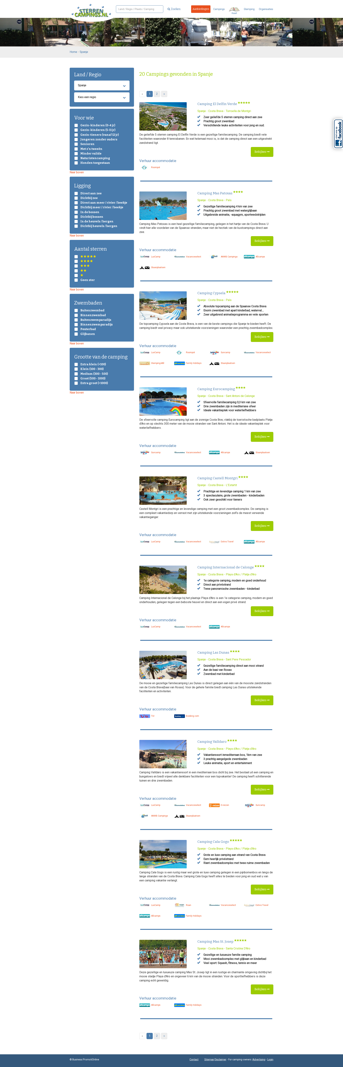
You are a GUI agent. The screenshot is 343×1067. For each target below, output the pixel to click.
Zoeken (175, 9)
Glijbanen (87, 334)
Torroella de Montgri (238, 111)
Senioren (87, 144)
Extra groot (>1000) (94, 383)
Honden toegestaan (95, 163)
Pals (229, 200)
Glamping (249, 9)
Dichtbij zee (89, 198)
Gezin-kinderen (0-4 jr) (97, 125)
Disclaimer (220, 1059)
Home (73, 52)
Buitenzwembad (92, 310)
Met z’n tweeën (91, 149)
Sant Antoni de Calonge (240, 396)
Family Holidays (193, 363)
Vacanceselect (193, 256)
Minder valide (90, 153)
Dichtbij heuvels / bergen (98, 226)
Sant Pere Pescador (238, 659)
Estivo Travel (226, 541)
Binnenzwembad (93, 315)
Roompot (155, 167)
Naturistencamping (95, 158)
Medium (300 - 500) (94, 373)
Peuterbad (88, 329)
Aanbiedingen (201, 9)
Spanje (84, 52)
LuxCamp (155, 256)
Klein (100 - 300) (92, 369)
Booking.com (192, 716)
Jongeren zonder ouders (98, 139)
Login (270, 1059)
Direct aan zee (91, 193)
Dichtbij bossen (91, 216)
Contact (194, 1059)
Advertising (258, 1059)
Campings (219, 9)
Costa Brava (215, 111)
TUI (152, 716)
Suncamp (225, 352)
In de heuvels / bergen (96, 221)
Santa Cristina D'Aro (238, 948)
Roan (188, 905)
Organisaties (266, 9)
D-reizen (224, 805)
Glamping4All (157, 363)
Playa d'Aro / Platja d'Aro (241, 574)
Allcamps (260, 256)
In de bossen (89, 212)
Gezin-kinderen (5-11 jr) (97, 130)
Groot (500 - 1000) (92, 378)
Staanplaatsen (158, 267)
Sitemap (209, 1059)
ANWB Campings (229, 256)
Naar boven (77, 172)
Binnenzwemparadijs (96, 324)
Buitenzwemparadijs (95, 320)
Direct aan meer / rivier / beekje (103, 202)
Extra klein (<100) (93, 364)
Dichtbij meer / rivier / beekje (101, 207)
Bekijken (261, 151)
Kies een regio (87, 97)
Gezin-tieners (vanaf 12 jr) (99, 134)
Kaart (234, 13)
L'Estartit (231, 485)
